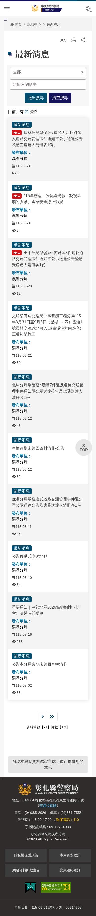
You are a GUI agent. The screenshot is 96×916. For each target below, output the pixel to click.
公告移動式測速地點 (29, 556)
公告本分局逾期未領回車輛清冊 (39, 664)
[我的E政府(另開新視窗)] (30, 887)
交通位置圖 (48, 805)
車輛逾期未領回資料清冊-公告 (38, 448)
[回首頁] (48, 7)
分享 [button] (83, 41)
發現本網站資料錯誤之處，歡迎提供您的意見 (48, 764)
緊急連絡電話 (70, 870)
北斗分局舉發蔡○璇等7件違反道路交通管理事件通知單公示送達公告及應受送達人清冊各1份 (47, 391)
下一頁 (42, 716)
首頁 (18, 24)
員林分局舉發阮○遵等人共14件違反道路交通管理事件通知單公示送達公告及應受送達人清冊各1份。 (47, 139)
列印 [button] (73, 41)
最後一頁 (52, 716)
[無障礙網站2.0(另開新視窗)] (56, 887)
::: (5, 19)
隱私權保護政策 (26, 855)
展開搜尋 (89, 9)
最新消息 (54, 24)
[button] (63, 40)
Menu (7, 9)
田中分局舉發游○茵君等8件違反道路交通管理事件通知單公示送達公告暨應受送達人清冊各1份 (47, 259)
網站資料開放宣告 (26, 870)
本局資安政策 (70, 855)
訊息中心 (34, 24)
